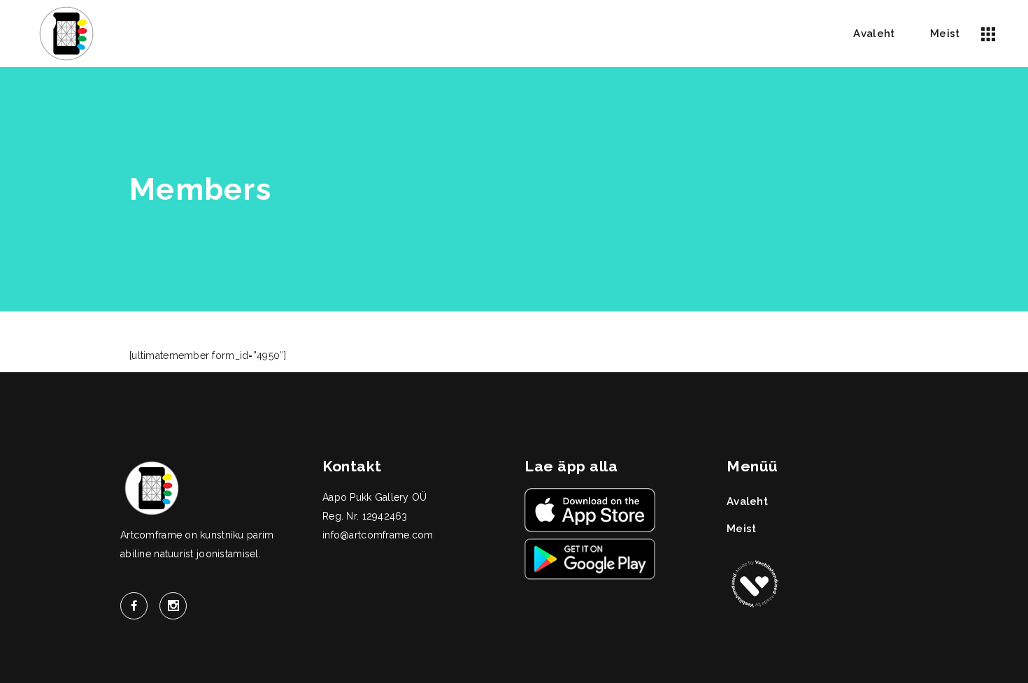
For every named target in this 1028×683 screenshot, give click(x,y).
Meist (741, 528)
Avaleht (747, 501)
